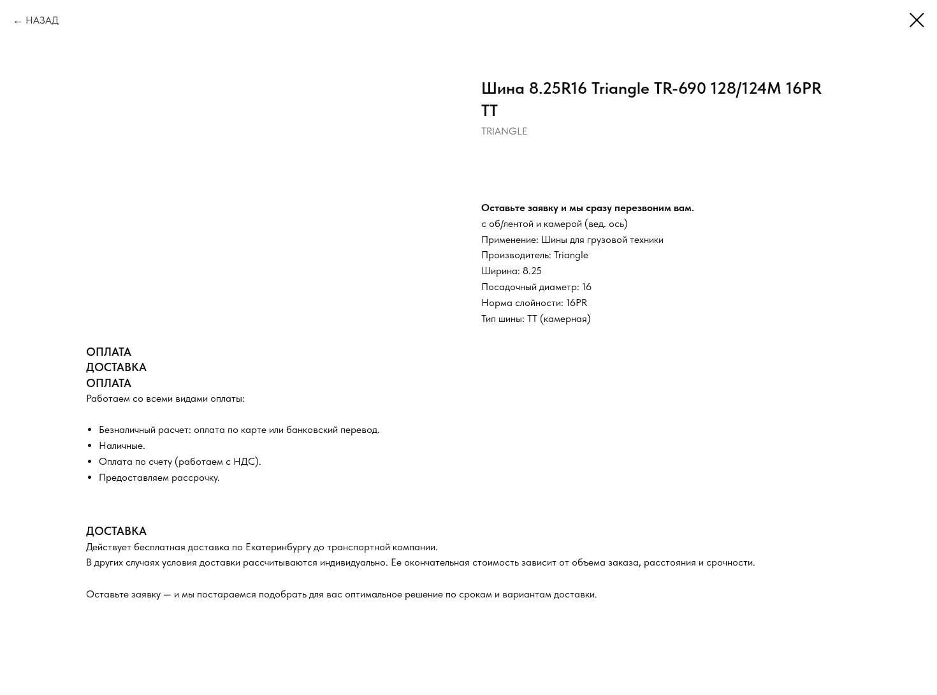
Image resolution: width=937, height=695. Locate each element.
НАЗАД (42, 20)
